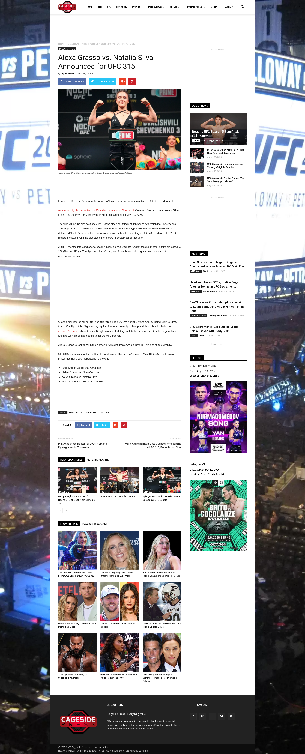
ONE (99, 6)
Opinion (174, 6)
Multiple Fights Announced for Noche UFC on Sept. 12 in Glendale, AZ (76, 500)
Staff (204, 140)
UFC (90, 6)
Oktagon (121, 6)
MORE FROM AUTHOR (99, 459)
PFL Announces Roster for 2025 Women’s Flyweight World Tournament (82, 445)
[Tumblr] (212, 716)
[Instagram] (202, 716)
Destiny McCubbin (218, 315)
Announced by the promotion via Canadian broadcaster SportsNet (96, 210)
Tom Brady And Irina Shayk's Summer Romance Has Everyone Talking (160, 677)
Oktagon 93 (197, 464)
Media (213, 6)
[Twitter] (221, 716)
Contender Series (198, 315)
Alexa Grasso (75, 412)
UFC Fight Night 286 (203, 365)
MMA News (63, 49)
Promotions (194, 6)
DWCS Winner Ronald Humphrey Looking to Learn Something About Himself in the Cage (217, 307)
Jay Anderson (68, 73)
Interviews (155, 6)
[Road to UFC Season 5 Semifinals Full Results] (218, 129)
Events (136, 6)
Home (61, 43)
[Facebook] (193, 716)
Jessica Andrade (67, 331)
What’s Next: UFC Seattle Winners (117, 496)
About (229, 6)
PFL (109, 6)
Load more (217, 344)
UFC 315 (105, 412)
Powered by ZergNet (94, 524)
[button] (242, 4)
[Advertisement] (152, 26)
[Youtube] (231, 716)
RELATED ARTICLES (71, 459)
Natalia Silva (92, 412)
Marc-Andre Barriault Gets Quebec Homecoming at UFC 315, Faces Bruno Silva (153, 445)
